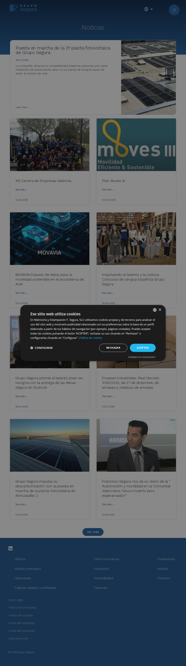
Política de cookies (90, 338)
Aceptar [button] (143, 347)
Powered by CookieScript (141, 357)
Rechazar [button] (113, 347)
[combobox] (155, 310)
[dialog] (93, 333)
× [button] (159, 309)
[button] (41, 348)
